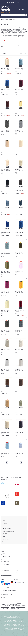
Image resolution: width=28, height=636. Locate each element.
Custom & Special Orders (7, 554)
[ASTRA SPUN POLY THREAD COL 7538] (21, 66)
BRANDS (8, 19)
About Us (3, 553)
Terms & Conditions (5, 564)
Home (3, 19)
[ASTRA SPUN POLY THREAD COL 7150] (7, 448)
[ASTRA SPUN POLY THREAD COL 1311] (21, 107)
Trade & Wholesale (5, 558)
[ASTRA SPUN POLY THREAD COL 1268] (21, 287)
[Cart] (22, 9)
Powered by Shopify (15, 608)
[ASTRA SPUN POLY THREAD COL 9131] (7, 365)
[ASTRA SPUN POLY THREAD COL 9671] (21, 127)
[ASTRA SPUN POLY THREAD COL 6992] (7, 248)
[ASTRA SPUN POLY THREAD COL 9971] (7, 326)
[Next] (21, 462)
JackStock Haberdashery (7, 592)
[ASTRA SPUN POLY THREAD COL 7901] (21, 185)
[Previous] (7, 462)
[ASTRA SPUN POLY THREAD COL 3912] (7, 107)
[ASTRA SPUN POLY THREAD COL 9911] (7, 127)
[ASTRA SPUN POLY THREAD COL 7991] (21, 427)
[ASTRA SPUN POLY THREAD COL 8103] (7, 65)
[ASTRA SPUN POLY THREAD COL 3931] (21, 86)
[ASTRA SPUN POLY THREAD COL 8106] (7, 428)
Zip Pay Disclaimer (5, 566)
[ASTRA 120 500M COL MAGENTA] (21, 307)
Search (2, 551)
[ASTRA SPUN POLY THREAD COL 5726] (7, 268)
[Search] (25, 15)
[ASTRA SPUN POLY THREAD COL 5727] (21, 248)
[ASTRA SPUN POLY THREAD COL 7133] (21, 448)
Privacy (2, 559)
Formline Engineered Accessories (9, 590)
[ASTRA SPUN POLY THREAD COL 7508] (21, 207)
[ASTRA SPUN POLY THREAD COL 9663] (21, 326)
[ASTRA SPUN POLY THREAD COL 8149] (7, 166)
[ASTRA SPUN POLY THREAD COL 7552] (7, 206)
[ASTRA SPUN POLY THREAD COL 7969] (7, 186)
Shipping (3, 563)
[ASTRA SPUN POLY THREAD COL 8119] (21, 166)
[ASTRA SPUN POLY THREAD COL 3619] (7, 287)
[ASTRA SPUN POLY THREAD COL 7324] (21, 228)
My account (3, 597)
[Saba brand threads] (7, 486)
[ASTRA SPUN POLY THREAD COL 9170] (21, 346)
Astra (14, 19)
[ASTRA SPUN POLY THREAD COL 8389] (7, 146)
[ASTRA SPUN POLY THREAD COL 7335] (7, 87)
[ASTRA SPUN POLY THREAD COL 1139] (7, 307)
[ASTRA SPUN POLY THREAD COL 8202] (21, 146)
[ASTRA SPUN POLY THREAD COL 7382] (7, 228)
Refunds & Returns (5, 561)
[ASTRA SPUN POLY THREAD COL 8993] (7, 386)
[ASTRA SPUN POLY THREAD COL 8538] (7, 407)
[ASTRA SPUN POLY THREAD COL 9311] (7, 346)
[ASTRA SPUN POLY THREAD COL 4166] (21, 268)
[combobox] (14, 15)
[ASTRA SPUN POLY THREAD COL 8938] (21, 385)
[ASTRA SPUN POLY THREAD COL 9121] (21, 365)
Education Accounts (5, 556)
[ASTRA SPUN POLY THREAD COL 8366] (21, 407)
